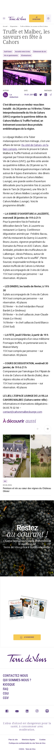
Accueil (5, 26)
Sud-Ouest (8, 52)
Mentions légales (28, 740)
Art (5, 481)
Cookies (42, 740)
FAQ (5, 689)
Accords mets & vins (22, 52)
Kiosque (9, 685)
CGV (6, 698)
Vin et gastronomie (11, 55)
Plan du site (13, 740)
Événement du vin (39, 52)
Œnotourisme (26, 55)
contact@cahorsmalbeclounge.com (22, 411)
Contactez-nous (15, 676)
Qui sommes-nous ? (17, 680)
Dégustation (13, 26)
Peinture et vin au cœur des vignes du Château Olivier (27, 490)
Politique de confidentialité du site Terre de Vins (27, 743)
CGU (6, 693)
